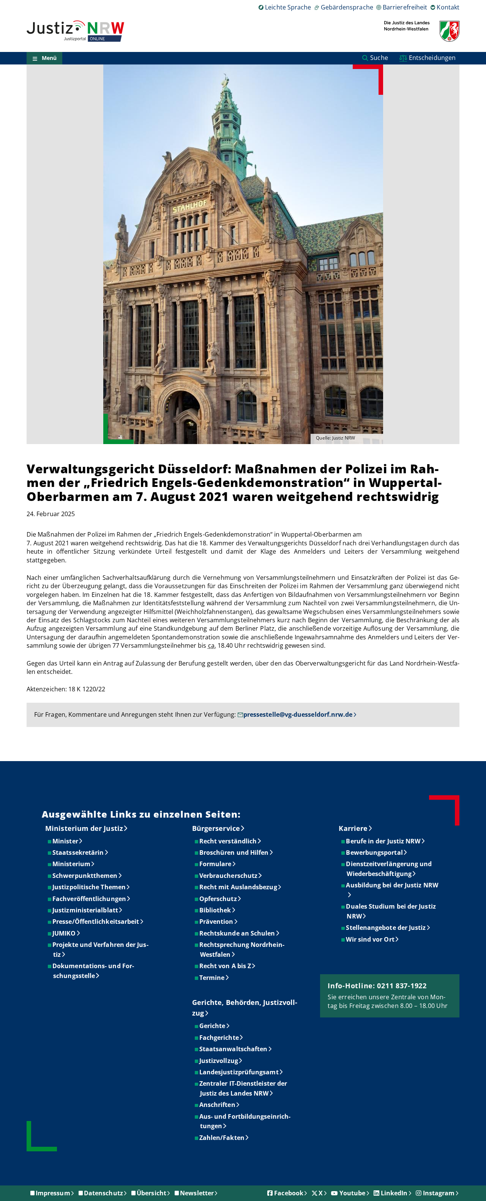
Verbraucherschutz (228, 875)
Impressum (53, 1193)
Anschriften (217, 1105)
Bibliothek (215, 910)
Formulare (216, 864)
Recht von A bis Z (225, 966)
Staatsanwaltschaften (234, 1049)
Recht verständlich (228, 841)
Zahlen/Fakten (222, 1137)
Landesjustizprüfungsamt (239, 1072)
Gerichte (213, 1026)
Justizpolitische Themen (89, 887)
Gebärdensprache (347, 7)
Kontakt (448, 7)
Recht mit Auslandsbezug (238, 887)
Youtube (352, 1193)
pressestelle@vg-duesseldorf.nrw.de (298, 714)
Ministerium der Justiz (84, 828)
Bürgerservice (216, 828)
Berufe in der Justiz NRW (383, 841)
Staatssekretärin (78, 852)
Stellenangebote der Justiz (386, 927)
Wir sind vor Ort (370, 939)
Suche (379, 57)
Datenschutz (103, 1193)
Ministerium (71, 864)
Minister (65, 841)
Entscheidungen (432, 57)
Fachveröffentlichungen (89, 899)
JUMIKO (64, 933)
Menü (49, 58)
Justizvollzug (219, 1061)
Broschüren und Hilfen (234, 852)
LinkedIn (394, 1193)
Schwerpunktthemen (85, 875)
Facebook (288, 1193)
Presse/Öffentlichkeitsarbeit (96, 921)
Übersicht (151, 1193)
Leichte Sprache (288, 7)
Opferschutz (218, 899)
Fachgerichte (219, 1037)
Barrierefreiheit (405, 7)
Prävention (217, 921)
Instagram (439, 1193)
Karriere (353, 828)
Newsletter (197, 1193)
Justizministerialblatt (85, 910)
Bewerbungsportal (374, 852)
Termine (212, 977)
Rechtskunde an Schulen (237, 933)
